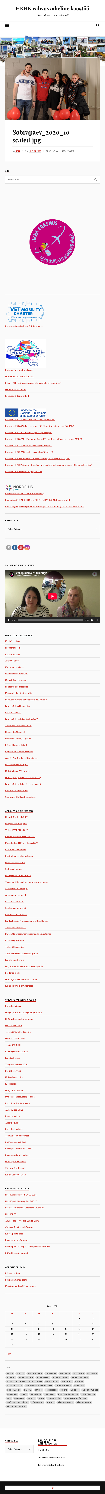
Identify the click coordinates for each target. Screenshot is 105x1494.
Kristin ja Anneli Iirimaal (16, 1051)
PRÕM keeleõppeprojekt (17, 1253)
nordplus (36, 1394)
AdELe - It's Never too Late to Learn (22, 1220)
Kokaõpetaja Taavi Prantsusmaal (20, 1286)
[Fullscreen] (96, 620)
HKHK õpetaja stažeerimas (39, 1386)
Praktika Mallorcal (14, 901)
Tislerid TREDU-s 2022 (16, 830)
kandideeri (51, 1390)
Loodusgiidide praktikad (17, 395)
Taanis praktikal (13, 1044)
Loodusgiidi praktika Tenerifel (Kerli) (23, 777)
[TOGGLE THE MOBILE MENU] (7, 25)
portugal (49, 1394)
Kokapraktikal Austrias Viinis (19, 693)
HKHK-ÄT (11, 1377)
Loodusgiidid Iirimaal (15, 1161)
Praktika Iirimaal (13, 1006)
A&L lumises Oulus (14, 1109)
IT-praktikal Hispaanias (16, 686)
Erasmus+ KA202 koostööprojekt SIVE (23, 471)
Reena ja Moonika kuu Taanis (19, 1148)
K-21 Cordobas (12, 641)
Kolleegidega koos (14, 1233)
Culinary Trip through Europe (19, 1227)
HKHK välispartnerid (15, 389)
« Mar (8, 1353)
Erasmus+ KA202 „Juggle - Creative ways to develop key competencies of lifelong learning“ (48, 465)
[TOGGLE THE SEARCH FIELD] (98, 25)
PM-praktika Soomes (15, 849)
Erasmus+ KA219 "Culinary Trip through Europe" (28, 432)
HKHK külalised (80, 1377)
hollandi (79, 1386)
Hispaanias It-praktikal (16, 673)
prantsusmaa (89, 1394)
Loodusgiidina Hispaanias (17, 706)
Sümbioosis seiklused (15, 908)
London (75, 1390)
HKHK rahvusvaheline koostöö (52, 8)
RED (9, 1398)
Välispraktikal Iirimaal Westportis (21, 953)
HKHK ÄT (79, 1382)
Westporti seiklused (14, 1168)
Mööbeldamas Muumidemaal (19, 856)
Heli (17, 151)
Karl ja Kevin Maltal (14, 667)
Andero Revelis (12, 1122)
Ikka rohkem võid (13, 1025)
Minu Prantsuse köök (15, 862)
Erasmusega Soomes (15, 940)
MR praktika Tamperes (16, 823)
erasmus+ (65, 1373)
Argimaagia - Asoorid (15, 895)
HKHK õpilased (63, 1386)
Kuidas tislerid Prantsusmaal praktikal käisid (26, 920)
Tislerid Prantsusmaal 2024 (18, 725)
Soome (31, 1398)
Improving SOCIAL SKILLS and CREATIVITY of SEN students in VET (37, 500)
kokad (64, 1390)
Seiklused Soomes (13, 869)
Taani (41, 1398)
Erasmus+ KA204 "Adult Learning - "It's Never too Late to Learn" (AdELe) (39, 426)
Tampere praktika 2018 (16, 1064)
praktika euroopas (68, 1394)
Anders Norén (72, 1488)
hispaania (92, 1373)
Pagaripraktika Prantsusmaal (19, 751)
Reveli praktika (12, 1116)
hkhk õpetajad (14, 1386)
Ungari (50, 1402)
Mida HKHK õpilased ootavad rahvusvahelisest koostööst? (33, 383)
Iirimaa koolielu (12, 1273)
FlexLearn (78, 1373)
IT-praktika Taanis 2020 (16, 817)
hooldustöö (14, 1390)
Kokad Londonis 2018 (15, 1174)
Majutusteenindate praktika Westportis (24, 966)
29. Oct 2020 (35, 151)
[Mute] (92, 620)
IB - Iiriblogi (11, 1083)
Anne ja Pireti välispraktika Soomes (22, 758)
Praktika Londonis (14, 1129)
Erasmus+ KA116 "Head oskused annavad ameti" (28, 445)
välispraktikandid (16, 1406)
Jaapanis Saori (12, 660)
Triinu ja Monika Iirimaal (17, 1135)
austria (21, 1373)
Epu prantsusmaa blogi (16, 1279)
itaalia (38, 1390)
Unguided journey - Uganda (18, 738)
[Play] (8, 620)
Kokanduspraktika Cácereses (19, 985)
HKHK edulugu (26, 1377)
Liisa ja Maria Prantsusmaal (18, 875)
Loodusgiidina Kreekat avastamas (21, 979)
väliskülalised (65, 1402)
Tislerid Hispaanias (14, 947)
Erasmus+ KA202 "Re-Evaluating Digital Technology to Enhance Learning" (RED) (43, 439)
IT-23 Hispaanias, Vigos (16, 764)
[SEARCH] (96, 180)
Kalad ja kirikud (12, 1057)
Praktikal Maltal (13, 712)
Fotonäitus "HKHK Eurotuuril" (19, 376)
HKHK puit (67, 1382)
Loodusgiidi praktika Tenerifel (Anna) (23, 784)
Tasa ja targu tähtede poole (18, 1031)
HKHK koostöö (60, 1377)
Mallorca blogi (12, 972)
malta (24, 1394)
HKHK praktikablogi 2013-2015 (21, 1194)
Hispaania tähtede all (15, 732)
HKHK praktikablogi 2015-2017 (21, 1201)
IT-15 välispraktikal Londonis (19, 1018)
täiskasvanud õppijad (75, 1398)
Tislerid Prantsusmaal (15, 927)
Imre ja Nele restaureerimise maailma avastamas (28, 933)
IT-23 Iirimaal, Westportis (17, 771)
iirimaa (28, 1390)
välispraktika (84, 1402)
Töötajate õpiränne (17, 1402)
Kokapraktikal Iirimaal (16, 914)
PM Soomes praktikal (15, 1142)
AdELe (10, 1373)
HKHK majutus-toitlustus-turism (24, 1382)
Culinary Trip (35, 1373)
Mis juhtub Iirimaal (14, 1090)
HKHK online (51, 1382)
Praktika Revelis (13, 1070)
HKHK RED (11, 1214)
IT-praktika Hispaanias (16, 680)
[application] (52, 596)
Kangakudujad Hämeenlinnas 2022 (21, 843)
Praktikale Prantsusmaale (17, 1103)
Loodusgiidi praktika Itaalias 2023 (21, 719)
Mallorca (12, 1394)
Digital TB (51, 1373)
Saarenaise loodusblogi (16, 888)
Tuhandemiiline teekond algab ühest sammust (26, 882)
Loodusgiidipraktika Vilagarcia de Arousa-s (26, 699)
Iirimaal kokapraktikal (16, 745)
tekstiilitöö (54, 1398)
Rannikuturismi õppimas (16, 1240)
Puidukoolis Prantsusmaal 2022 (20, 836)
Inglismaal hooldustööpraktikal (20, 1096)
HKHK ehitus (43, 1377)
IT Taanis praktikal (14, 1077)
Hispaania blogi (13, 647)
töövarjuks (37, 1402)
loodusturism (90, 1390)
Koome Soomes (12, 654)
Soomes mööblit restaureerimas (20, 797)
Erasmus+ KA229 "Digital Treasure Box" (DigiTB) (29, 452)
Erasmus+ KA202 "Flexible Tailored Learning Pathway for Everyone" (37, 458)
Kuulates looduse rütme (16, 790)
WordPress (44, 1488)
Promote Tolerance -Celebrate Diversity (24, 1207)
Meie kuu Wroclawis (15, 1038)
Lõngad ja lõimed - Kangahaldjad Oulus (23, 1012)
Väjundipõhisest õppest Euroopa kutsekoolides (27, 1246)
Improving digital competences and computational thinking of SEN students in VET (44, 506)
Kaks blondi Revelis (14, 959)
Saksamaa (19, 1398)
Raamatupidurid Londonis (17, 1155)
